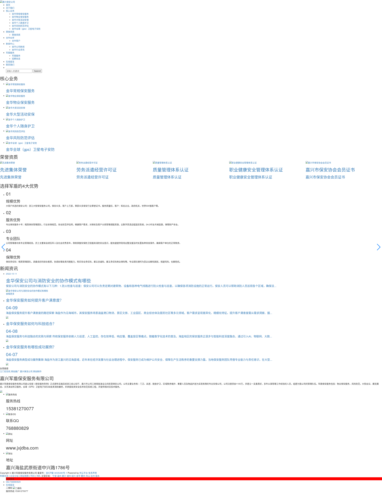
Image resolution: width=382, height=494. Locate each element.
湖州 (69, 475)
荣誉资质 (10, 31)
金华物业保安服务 (20, 16)
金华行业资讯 (18, 49)
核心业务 (10, 10)
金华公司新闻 (18, 46)
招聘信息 (16, 58)
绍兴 (73, 475)
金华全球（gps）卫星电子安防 (26, 28)
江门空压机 (5, 371)
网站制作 (37, 371)
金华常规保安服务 (20, 13)
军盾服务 (10, 52)
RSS (32, 475)
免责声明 (92, 472)
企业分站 (14, 475)
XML (38, 475)
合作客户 (16, 40)
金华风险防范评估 (20, 25)
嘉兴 (64, 475)
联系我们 (10, 64)
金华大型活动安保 (20, 19)
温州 (59, 475)
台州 (93, 475)
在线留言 (10, 61)
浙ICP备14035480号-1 (56, 472)
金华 (78, 475)
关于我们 (10, 7)
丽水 (97, 475)
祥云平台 (83, 472)
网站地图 (24, 475)
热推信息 (4, 475)
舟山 (88, 475)
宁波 (54, 475)
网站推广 (15, 371)
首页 (8, 4)
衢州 (83, 475)
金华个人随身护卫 (20, 22)
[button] (3, 247)
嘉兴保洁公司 (26, 371)
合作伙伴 (10, 37)
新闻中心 (10, 43)
